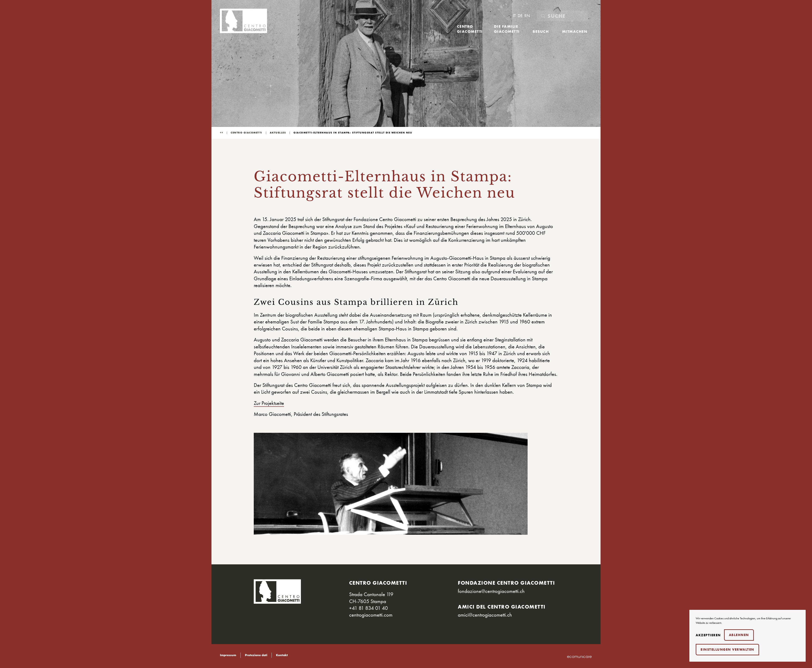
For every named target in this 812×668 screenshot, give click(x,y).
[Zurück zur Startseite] (243, 20)
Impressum (228, 655)
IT (515, 15)
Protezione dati (256, 655)
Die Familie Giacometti (507, 29)
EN (527, 15)
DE (521, 15)
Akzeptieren (708, 635)
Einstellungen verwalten (727, 649)
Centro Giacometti (470, 29)
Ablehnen (739, 635)
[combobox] (562, 16)
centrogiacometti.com (370, 614)
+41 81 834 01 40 (368, 608)
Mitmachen (574, 31)
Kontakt (282, 655)
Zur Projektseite (269, 403)
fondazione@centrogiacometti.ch (491, 591)
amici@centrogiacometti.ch (485, 614)
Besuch (541, 31)
